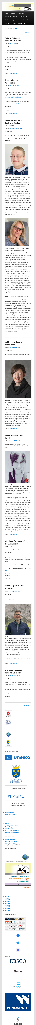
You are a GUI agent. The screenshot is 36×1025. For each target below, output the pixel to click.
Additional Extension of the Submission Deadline (15, 544)
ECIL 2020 (7, 907)
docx (15, 830)
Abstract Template (9, 827)
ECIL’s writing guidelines (11, 825)
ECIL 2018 (7, 905)
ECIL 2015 (7, 900)
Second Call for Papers (11, 841)
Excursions (7, 23)
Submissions (8, 16)
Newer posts (27, 32)
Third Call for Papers (10, 843)
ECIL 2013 (7, 896)
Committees (21, 13)
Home (6, 13)
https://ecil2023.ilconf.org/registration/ (14, 103)
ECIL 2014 (7, 898)
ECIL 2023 (7, 910)
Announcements (13, 73)
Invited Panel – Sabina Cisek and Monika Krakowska (14, 123)
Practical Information (24, 20)
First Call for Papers (10, 839)
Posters (7, 823)
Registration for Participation (11, 81)
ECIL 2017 (7, 903)
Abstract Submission (10, 812)
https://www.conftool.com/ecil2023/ (13, 97)
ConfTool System (9, 816)
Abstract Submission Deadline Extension (13, 671)
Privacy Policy (21, 23)
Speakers (7, 20)
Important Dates (23, 16)
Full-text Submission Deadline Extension (13, 39)
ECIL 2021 (7, 909)
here (6, 570)
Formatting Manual (9, 828)
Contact (14, 23)
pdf (19, 830)
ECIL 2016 (7, 901)
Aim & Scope (13, 13)
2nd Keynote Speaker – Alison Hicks (14, 343)
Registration (14, 20)
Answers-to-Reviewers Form (12, 832)
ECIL (16, 28)
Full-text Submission (10, 814)
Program (15, 16)
